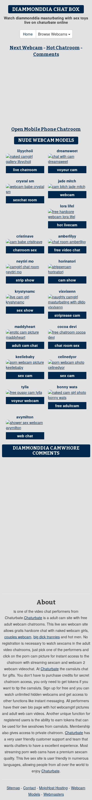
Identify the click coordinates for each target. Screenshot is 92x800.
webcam (67, 194)
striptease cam (67, 315)
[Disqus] (46, 523)
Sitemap (13, 787)
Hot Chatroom (63, 48)
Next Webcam (26, 48)
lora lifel (67, 205)
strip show (25, 280)
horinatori (67, 261)
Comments (46, 54)
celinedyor (67, 356)
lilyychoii (25, 150)
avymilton (24, 416)
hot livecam (67, 224)
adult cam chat (25, 345)
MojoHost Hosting (53, 787)
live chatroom (25, 169)
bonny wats (67, 386)
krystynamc (25, 291)
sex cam (25, 375)
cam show (67, 280)
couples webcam (17, 636)
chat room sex (67, 345)
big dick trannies (46, 636)
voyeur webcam (25, 400)
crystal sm (25, 180)
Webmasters (53, 794)
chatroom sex (25, 249)
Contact (29, 787)
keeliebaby (25, 356)
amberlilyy (67, 236)
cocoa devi (67, 326)
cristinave (24, 236)
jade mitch (67, 180)
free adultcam (67, 405)
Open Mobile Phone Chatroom (46, 129)
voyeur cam (67, 169)
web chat (25, 435)
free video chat (67, 249)
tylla (25, 386)
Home (28, 34)
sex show (25, 310)
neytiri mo (25, 261)
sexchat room (25, 199)
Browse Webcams (53, 34)
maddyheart (25, 326)
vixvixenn (67, 291)
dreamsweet (67, 150)
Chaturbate (33, 617)
